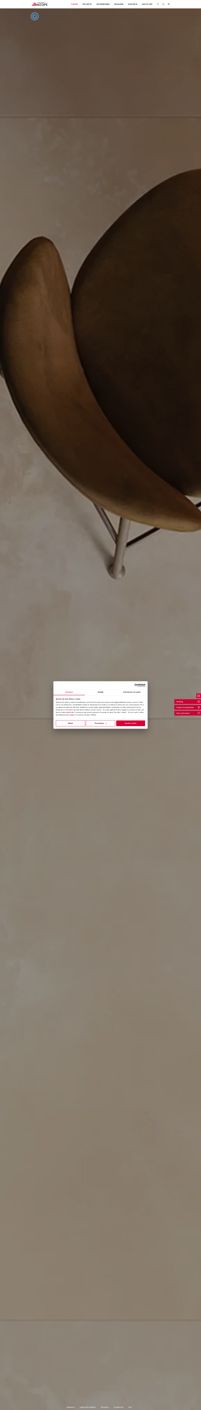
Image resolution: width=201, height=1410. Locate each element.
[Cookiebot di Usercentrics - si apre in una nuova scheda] (136, 685)
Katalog (179, 701)
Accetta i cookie (130, 723)
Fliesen (74, 4)
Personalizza (99, 723)
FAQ (130, 1407)
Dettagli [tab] (100, 692)
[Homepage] (39, 4)
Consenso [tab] (69, 692)
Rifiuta (70, 723)
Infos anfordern (183, 713)
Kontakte (132, 4)
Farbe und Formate (88, 1407)
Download (118, 1407)
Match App (147, 4)
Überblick (71, 1407)
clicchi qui (70, 712)
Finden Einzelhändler (185, 707)
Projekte (87, 4)
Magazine (118, 4)
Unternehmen (103, 4)
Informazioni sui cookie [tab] (131, 692)
